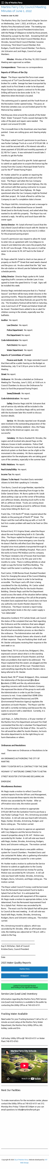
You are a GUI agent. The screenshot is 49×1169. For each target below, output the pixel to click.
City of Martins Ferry (21, 1159)
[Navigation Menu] (2, 3)
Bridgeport (24, 976)
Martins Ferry (24, 969)
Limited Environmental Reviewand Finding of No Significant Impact (24, 986)
